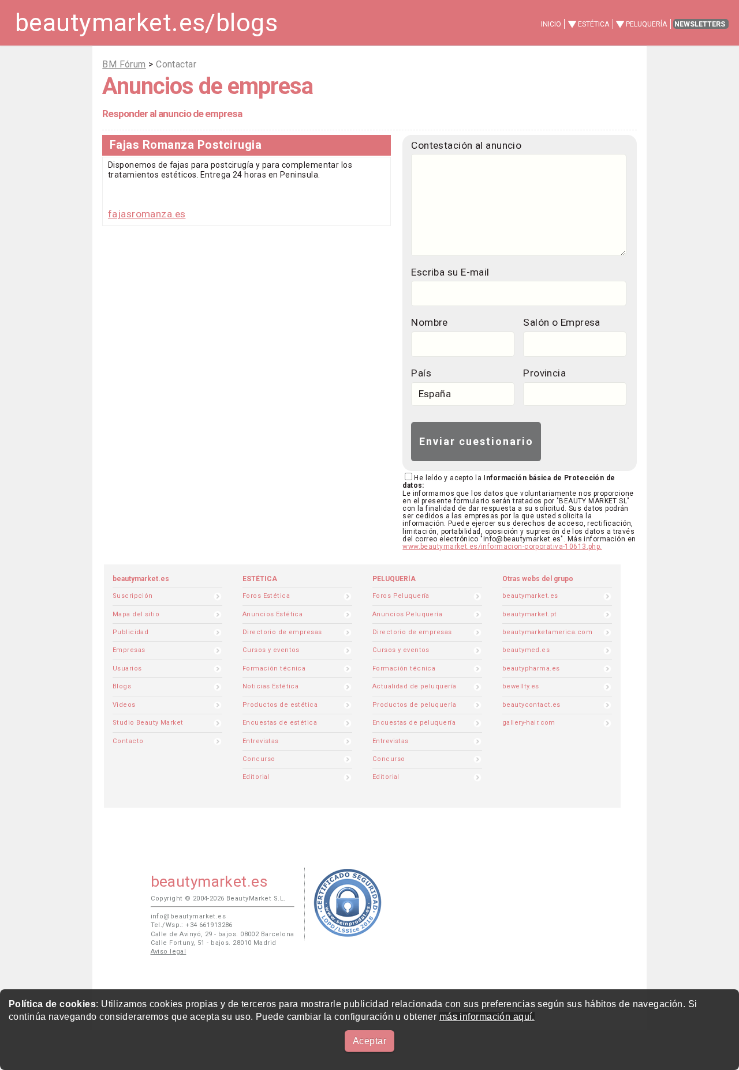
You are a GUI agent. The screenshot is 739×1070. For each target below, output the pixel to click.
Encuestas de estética (279, 722)
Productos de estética (280, 705)
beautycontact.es (531, 705)
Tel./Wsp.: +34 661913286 (192, 925)
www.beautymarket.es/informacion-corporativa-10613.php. (502, 546)
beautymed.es (526, 650)
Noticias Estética (270, 686)
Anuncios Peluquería (407, 614)
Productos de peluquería (414, 705)
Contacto (128, 741)
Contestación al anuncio (466, 145)
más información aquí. (487, 1017)
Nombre (429, 322)
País (421, 373)
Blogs (122, 686)
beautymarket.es (530, 596)
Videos (124, 705)
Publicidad (130, 632)
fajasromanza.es (147, 214)
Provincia (544, 373)
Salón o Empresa (561, 322)
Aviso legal (168, 951)
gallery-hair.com (528, 722)
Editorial (256, 777)
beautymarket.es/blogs (146, 22)
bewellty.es (520, 686)
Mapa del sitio (136, 614)
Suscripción (133, 596)
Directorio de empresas (282, 632)
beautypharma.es (531, 668)
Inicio (551, 24)
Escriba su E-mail (450, 272)
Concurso (258, 759)
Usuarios (127, 668)
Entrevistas (260, 741)
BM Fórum (123, 64)
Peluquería (646, 24)
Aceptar (369, 1041)
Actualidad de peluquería (414, 686)
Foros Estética (266, 596)
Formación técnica (273, 668)
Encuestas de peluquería (414, 722)
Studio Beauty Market (148, 722)
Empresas (129, 650)
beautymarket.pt (529, 614)
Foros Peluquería (401, 596)
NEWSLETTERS (699, 24)
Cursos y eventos (271, 650)
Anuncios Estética (272, 614)
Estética (593, 24)
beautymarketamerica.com (547, 632)
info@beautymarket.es (188, 916)
